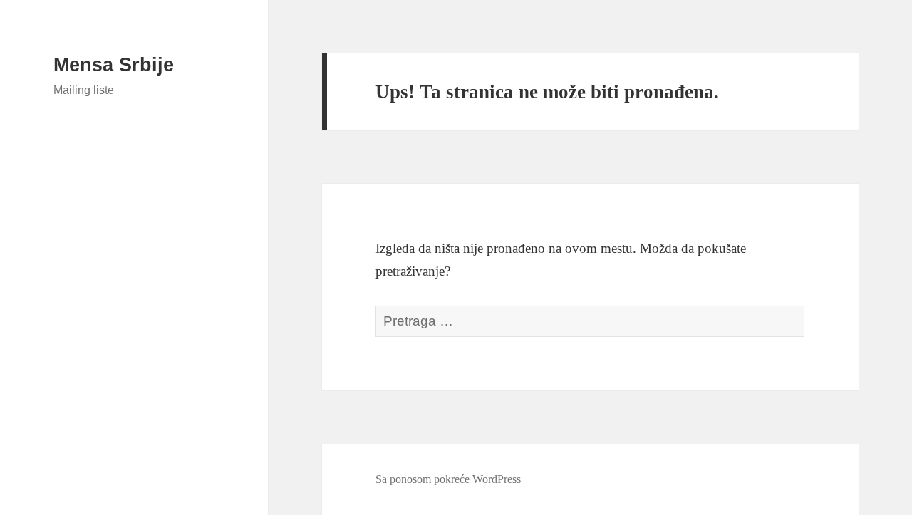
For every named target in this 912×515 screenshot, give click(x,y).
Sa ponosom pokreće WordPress (448, 479)
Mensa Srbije (113, 65)
